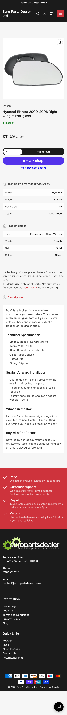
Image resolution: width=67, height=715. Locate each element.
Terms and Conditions (16, 614)
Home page (9, 606)
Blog (5, 623)
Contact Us (9, 653)
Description (15, 297)
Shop (6, 644)
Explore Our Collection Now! (33, 2)
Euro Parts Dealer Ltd (26, 687)
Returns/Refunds (13, 657)
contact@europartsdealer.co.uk (22, 583)
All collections (11, 649)
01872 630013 (11, 572)
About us (8, 610)
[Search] (38, 13)
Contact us (31, 287)
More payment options (33, 167)
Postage (8, 640)
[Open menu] (60, 13)
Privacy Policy (11, 619)
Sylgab (7, 105)
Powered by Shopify (49, 687)
